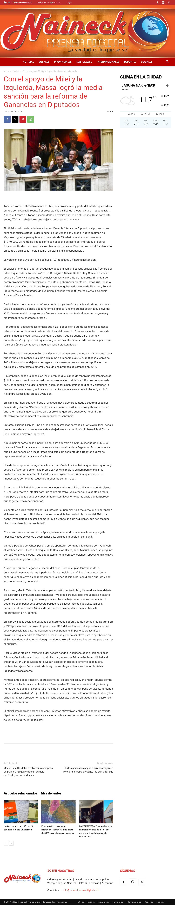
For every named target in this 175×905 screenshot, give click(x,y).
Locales (44, 61)
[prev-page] (6, 843)
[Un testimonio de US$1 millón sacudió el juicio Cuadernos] (21, 811)
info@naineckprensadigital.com (81, 890)
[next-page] (11, 843)
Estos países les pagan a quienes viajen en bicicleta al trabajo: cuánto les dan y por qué (88, 770)
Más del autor (51, 793)
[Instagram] (163, 2)
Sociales (146, 61)
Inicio (6, 71)
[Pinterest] (22, 119)
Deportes (130, 61)
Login (69, 2)
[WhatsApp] (30, 119)
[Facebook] (157, 2)
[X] (168, 2)
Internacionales (108, 61)
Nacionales (84, 61)
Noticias (28, 61)
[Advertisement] (58, 732)
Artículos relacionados (20, 793)
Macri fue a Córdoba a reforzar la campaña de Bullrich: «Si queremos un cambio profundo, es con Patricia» (28, 772)
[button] (167, 62)
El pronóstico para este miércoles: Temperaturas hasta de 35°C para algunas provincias (57, 829)
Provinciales (63, 61)
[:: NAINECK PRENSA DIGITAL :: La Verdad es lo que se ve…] (87, 31)
